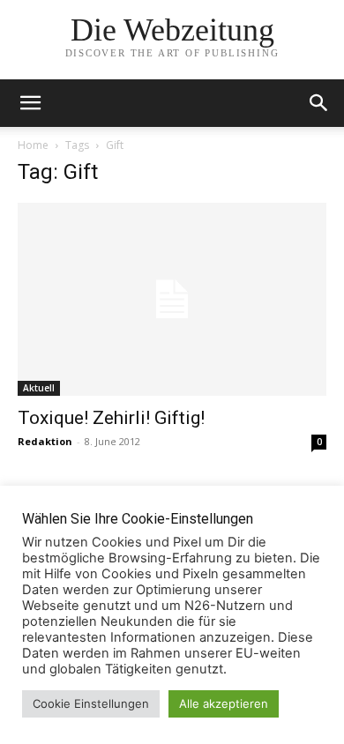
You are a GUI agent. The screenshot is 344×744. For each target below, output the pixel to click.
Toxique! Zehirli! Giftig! (111, 417)
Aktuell (39, 388)
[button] (319, 103)
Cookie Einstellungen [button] (91, 703)
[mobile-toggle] (30, 103)
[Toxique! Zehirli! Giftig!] (172, 299)
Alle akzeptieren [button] (223, 703)
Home (33, 145)
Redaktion (45, 441)
